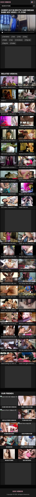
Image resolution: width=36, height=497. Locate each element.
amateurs (19, 40)
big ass (28, 40)
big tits (6, 43)
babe (5, 40)
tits (20, 37)
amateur (6, 37)
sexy (25, 37)
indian (13, 43)
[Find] (34, 6)
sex (14, 37)
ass (12, 40)
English (33, 2)
